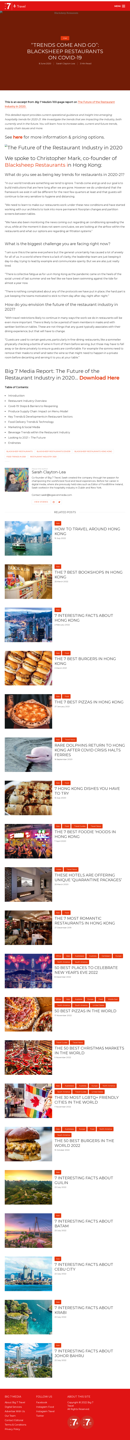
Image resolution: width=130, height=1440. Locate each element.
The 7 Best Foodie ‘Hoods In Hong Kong (85, 834)
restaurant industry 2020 (43, 457)
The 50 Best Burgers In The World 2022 (84, 1143)
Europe (118, 956)
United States (98, 1005)
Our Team (10, 1415)
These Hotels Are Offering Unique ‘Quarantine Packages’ (88, 877)
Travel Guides (79, 826)
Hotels (58, 869)
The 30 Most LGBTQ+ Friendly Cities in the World (87, 1100)
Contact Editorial (14, 1420)
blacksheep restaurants (19, 451)
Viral (65, 38)
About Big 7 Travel (15, 1402)
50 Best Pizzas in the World (85, 1011)
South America (81, 962)
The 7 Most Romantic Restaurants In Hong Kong (85, 920)
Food (67, 653)
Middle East (113, 999)
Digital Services (13, 1406)
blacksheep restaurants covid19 (53, 451)
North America (63, 962)
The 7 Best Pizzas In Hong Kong (89, 702)
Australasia (79, 956)
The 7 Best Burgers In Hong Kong (85, 661)
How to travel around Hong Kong (87, 531)
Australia (93, 956)
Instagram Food (45, 1406)
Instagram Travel (45, 1411)
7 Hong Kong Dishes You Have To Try (87, 791)
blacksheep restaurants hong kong (93, 451)
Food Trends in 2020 (16, 457)
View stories (41, 502)
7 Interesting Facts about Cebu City (84, 1267)
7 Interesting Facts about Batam (84, 1223)
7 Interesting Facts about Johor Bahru (84, 1353)
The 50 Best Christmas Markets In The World (89, 1050)
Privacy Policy (12, 1429)
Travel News (70, 740)
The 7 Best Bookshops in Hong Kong (89, 574)
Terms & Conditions (15, 1424)
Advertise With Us (15, 1411)
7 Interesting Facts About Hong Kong (84, 618)
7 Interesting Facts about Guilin (84, 1180)
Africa (58, 956)
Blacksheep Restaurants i (36, 165)
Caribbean (106, 956)
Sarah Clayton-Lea (65, 63)
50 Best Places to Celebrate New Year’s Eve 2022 (86, 970)
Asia (58, 523)
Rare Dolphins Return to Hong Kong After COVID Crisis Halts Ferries (90, 750)
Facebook (41, 1402)
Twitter (40, 1415)
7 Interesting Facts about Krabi (84, 1310)
